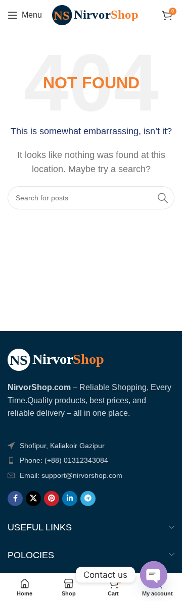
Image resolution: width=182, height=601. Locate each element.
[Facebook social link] (15, 498)
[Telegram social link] (88, 498)
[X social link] (33, 498)
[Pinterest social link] (51, 498)
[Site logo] (100, 14)
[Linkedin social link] (69, 498)
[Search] (162, 197)
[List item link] (91, 460)
